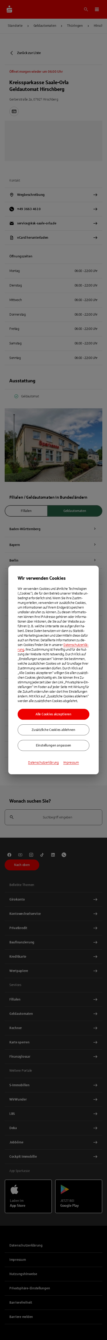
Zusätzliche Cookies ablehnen (53, 730)
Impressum (71, 762)
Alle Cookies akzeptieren (53, 714)
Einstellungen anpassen (53, 745)
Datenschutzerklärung (43, 762)
